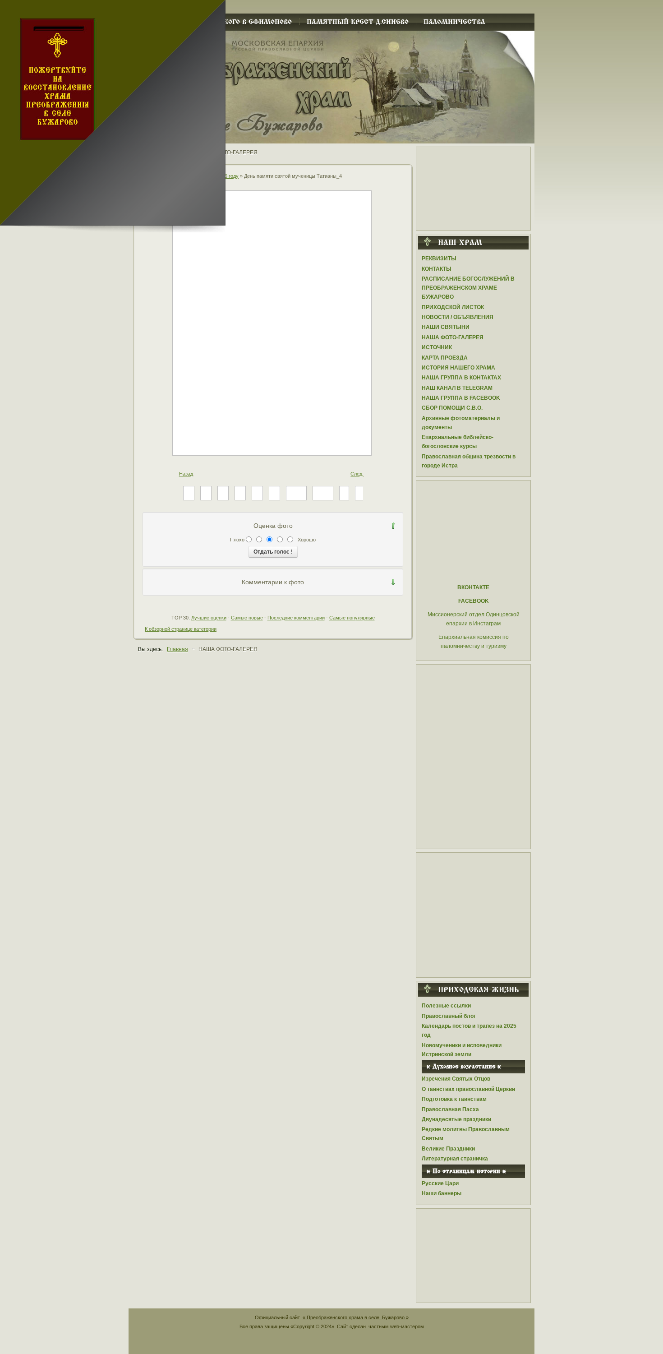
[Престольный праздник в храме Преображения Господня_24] (188, 492)
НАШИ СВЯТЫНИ (446, 327)
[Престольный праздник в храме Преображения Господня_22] (223, 492)
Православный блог (449, 1016)
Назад (186, 473)
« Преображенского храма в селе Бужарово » (356, 1317)
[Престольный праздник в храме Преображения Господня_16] (344, 492)
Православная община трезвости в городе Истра (469, 461)
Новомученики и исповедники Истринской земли (462, 1050)
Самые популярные (352, 617)
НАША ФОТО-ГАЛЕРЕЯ (452, 337)
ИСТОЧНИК (437, 347)
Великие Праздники (448, 1149)
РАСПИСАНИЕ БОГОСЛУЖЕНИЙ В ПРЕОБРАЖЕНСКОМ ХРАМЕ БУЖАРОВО (468, 288)
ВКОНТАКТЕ (473, 587)
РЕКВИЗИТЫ (439, 258)
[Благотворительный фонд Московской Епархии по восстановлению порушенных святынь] (473, 912)
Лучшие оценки (208, 617)
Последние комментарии (296, 617)
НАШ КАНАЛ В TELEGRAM (457, 388)
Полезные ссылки (446, 1006)
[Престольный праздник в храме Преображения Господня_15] (360, 492)
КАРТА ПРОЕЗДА (445, 358)
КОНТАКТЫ (436, 269)
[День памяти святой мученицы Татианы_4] (272, 452)
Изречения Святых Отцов (456, 1079)
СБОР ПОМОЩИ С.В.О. (452, 408)
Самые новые (247, 617)
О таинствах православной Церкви (468, 1089)
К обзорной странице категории (180, 629)
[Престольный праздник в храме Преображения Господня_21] (240, 492)
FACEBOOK (473, 601)
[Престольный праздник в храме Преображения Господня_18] (296, 492)
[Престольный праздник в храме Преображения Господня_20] (257, 492)
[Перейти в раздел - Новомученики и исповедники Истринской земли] (473, 754)
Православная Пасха (450, 1109)
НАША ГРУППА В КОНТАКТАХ (461, 377)
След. (357, 473)
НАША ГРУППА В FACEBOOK (461, 398)
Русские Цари (440, 1183)
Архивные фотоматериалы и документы (461, 422)
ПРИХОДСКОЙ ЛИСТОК (453, 307)
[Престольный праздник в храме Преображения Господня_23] (206, 492)
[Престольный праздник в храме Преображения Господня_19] (274, 492)
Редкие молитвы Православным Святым (466, 1133)
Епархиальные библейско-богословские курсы (457, 441)
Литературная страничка (455, 1158)
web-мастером (407, 1326)
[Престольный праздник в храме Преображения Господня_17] (323, 492)
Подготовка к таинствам (454, 1099)
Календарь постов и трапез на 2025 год (469, 1030)
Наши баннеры (441, 1193)
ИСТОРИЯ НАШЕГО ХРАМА (458, 368)
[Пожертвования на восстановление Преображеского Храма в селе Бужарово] (473, 186)
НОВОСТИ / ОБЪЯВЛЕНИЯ (457, 317)
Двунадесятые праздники (456, 1119)
